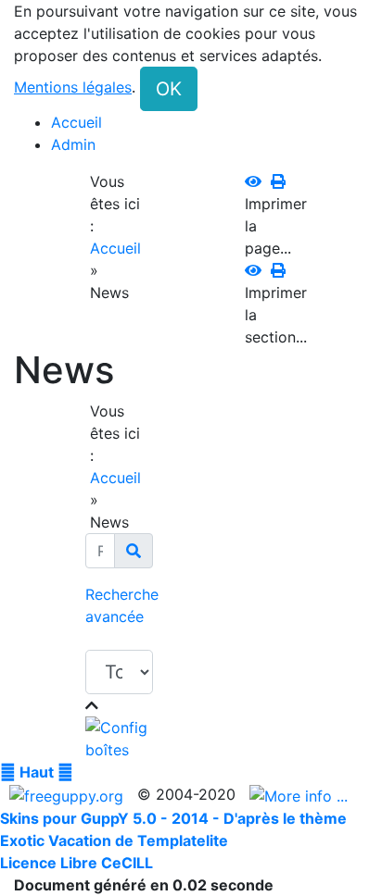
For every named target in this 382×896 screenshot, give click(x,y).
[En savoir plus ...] (300, 794)
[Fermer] (91, 705)
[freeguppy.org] (68, 794)
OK (169, 89)
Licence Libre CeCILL (76, 862)
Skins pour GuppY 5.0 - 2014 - (111, 818)
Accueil (115, 248)
